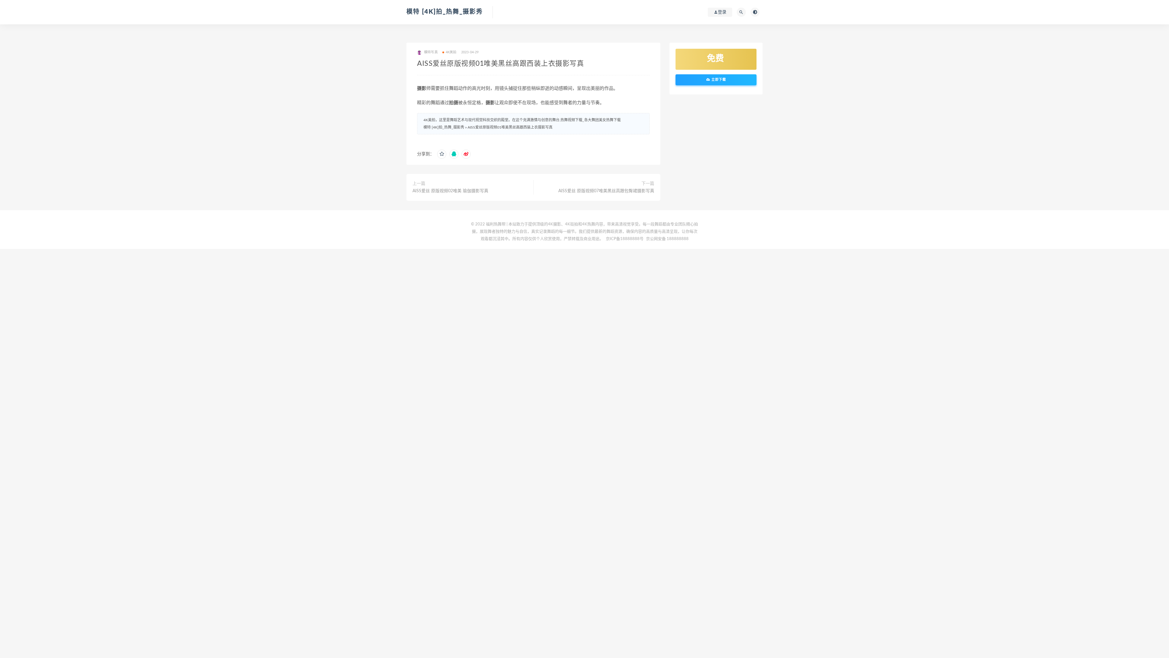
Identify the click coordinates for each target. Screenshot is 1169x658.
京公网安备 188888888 (667, 239)
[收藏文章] (441, 154)
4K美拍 (451, 52)
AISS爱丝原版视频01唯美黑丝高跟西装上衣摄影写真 (510, 127)
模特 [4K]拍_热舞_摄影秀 (444, 12)
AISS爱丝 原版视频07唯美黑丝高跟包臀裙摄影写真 (606, 191)
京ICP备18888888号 (625, 239)
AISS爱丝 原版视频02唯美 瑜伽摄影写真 (450, 191)
